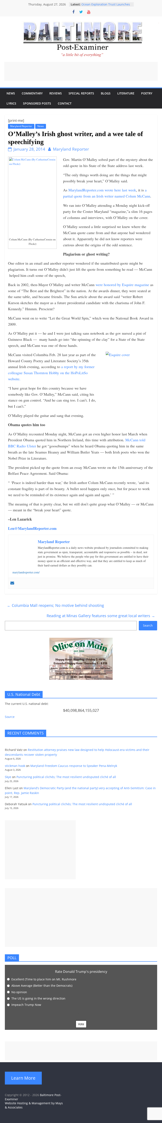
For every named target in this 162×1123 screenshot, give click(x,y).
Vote (81, 1024)
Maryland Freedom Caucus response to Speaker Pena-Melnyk (73, 766)
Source (10, 717)
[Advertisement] (81, 71)
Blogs (106, 93)
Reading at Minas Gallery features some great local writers (101, 615)
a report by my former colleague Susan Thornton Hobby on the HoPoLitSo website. (51, 372)
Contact (65, 103)
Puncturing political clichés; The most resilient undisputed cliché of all (66, 777)
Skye (8, 777)
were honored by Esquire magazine (121, 284)
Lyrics (11, 103)
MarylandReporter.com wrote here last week (101, 189)
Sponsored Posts (37, 103)
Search (148, 625)
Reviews (55, 93)
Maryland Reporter (21, 126)
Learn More (23, 1078)
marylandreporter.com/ (26, 572)
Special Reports (81, 93)
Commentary (32, 93)
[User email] (12, 583)
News (11, 93)
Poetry (146, 93)
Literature (125, 93)
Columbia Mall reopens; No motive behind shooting (55, 605)
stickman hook (15, 766)
